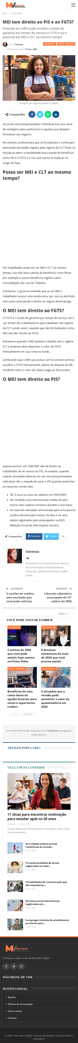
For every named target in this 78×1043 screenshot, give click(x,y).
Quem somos (15, 1011)
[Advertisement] (39, 223)
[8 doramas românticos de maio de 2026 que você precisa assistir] (56, 636)
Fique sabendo (66, 44)
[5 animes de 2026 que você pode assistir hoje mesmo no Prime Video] (22, 636)
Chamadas (49, 44)
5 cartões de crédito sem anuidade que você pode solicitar (20, 597)
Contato (12, 1018)
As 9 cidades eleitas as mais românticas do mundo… (41, 845)
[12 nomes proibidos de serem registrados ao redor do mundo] (15, 867)
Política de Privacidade (20, 1004)
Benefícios (48, 669)
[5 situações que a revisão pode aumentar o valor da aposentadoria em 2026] (56, 677)
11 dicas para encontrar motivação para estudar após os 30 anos (36, 816)
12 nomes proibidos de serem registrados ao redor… (42, 864)
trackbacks (53, 730)
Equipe (12, 997)
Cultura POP (49, 627)
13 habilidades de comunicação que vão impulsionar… (46, 883)
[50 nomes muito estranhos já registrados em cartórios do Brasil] (15, 905)
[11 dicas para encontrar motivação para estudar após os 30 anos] (39, 791)
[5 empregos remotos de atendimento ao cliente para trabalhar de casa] (15, 924)
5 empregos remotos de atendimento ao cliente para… (47, 921)
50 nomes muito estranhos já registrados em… (42, 902)
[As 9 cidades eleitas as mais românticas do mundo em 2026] (15, 848)
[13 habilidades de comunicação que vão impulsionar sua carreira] (15, 886)
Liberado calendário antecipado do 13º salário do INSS (58, 597)
